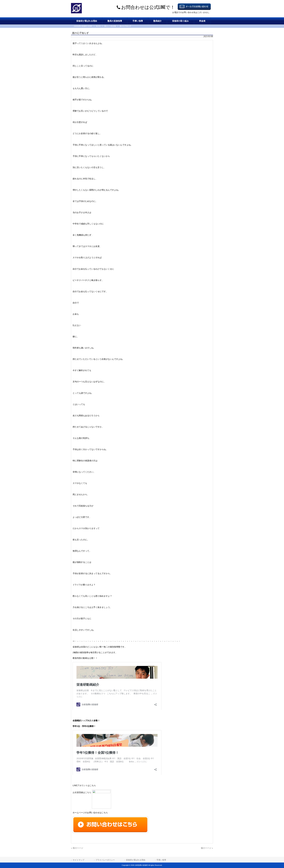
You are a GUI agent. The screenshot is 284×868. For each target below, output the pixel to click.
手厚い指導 (161, 860)
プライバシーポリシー (105, 860)
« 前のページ (77, 848)
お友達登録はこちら (82, 792)
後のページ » (207, 848)
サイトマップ (78, 860)
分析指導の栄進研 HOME (83, 26)
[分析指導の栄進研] (76, 12)
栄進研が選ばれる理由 (135, 860)
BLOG (98, 26)
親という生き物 (110, 26)
